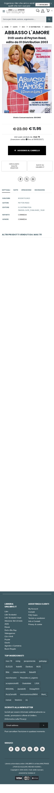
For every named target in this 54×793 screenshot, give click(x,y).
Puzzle (7, 639)
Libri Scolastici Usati (13, 617)
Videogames (10, 633)
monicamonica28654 (29, 694)
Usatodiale (26, 683)
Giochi (7, 642)
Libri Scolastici (11, 614)
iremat (8, 700)
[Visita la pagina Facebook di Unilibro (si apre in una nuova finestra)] (11, 749)
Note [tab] (15, 190)
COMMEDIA (22, 215)
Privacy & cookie (35, 624)
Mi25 (38, 666)
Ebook (7, 627)
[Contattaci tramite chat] (37, 10)
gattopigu (43, 661)
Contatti (31, 612)
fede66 (19, 666)
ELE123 (9, 666)
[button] (49, 10)
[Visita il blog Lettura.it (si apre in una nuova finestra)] (36, 749)
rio (27, 700)
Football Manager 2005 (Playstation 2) (27, 448)
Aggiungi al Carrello (28, 150)
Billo (7, 672)
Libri (6, 611)
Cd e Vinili (9, 636)
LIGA (37, 683)
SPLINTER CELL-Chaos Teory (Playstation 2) (27, 506)
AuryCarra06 (11, 694)
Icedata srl (31, 773)
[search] (49, 19)
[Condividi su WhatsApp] (33, 179)
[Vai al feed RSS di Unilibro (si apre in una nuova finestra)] (42, 749)
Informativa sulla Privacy (15, 719)
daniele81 (22, 689)
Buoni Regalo (10, 649)
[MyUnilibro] (42, 10)
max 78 (36, 137)
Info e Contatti (34, 621)
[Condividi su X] (26, 179)
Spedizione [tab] (26, 190)
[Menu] (4, 11)
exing (18, 661)
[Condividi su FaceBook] (20, 179)
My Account (33, 608)
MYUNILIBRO (43, 5)
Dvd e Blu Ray (11, 630)
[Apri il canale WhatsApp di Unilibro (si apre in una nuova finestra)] (29, 749)
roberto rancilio (19, 672)
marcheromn (11, 677)
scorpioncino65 (12, 683)
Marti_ (44, 694)
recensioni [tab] (40, 190)
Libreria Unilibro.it (11, 605)
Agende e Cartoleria (13, 645)
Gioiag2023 (34, 689)
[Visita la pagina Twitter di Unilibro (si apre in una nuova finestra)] (17, 749)
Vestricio (18, 700)
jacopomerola (29, 661)
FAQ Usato (32, 615)
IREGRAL (10, 689)
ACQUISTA (28, 291)
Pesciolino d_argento (29, 677)
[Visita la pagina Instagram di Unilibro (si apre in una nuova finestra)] (23, 749)
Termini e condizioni (36, 618)
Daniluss (29, 666)
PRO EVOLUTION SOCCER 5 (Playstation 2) (27, 390)
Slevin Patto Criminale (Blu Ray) (27, 275)
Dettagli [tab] (6, 190)
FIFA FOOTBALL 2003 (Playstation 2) (27, 564)
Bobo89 (32, 672)
